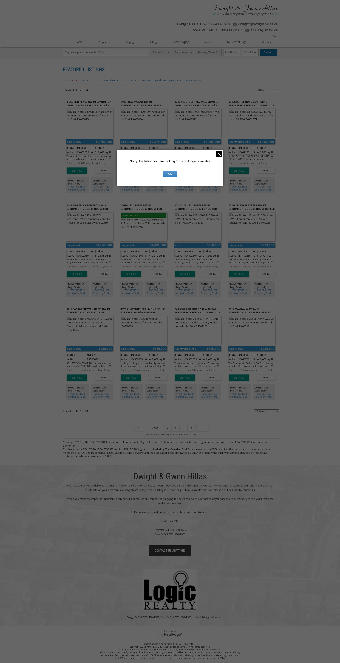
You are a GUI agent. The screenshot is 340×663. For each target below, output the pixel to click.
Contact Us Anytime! (170, 550)
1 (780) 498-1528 (76, 186)
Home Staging (180, 42)
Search (268, 52)
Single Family (193, 80)
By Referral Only (236, 42)
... (184, 428)
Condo (87, 80)
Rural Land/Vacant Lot (168, 80)
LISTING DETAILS (77, 170)
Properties (104, 42)
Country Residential (106, 80)
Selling (153, 42)
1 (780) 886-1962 (101, 186)
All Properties (71, 80)
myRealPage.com (170, 634)
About (207, 42)
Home (79, 42)
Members (266, 42)
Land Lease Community (136, 80)
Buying (130, 42)
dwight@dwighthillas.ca (206, 617)
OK (170, 173)
